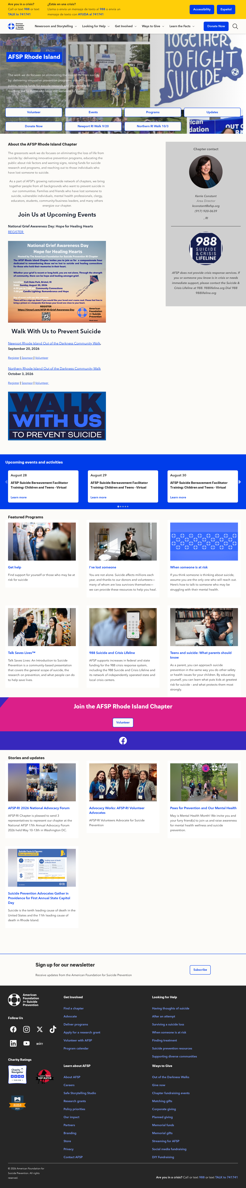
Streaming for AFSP (165, 1141)
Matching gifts (162, 1101)
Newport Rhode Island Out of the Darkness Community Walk (54, 343)
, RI (206, 218)
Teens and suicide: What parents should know (201, 655)
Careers (69, 1085)
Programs (152, 112)
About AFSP (72, 1077)
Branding (70, 1133)
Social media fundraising (169, 1149)
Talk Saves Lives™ (21, 653)
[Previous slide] (6, 482)
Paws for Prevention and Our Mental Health (203, 808)
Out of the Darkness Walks (170, 1077)
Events (93, 112)
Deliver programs (76, 1024)
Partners (69, 1125)
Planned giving (162, 1117)
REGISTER (15, 232)
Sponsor (28, 358)
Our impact (71, 1117)
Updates (212, 112)
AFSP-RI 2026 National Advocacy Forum (39, 808)
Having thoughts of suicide (170, 1008)
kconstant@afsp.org (206, 206)
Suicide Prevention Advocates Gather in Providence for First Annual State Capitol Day (39, 898)
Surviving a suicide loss (168, 1024)
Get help (14, 567)
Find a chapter (74, 1008)
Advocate (70, 1016)
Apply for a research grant (82, 1032)
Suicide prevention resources (172, 1048)
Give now (158, 1085)
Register (13, 358)
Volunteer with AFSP (78, 1040)
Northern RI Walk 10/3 (153, 126)
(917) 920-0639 (206, 211)
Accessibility (202, 9)
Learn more (19, 497)
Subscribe (200, 969)
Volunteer (33, 112)
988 (27, 9)
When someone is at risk (189, 567)
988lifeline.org (206, 293)
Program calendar (76, 1048)
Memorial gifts (162, 1133)
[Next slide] (239, 482)
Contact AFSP (73, 1157)
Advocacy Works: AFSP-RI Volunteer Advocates (116, 811)
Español (226, 9)
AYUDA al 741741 (91, 14)
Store (67, 1141)
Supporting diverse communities (174, 1056)
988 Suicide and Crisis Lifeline (112, 653)
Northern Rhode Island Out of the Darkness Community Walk (54, 368)
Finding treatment (164, 1040)
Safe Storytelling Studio (80, 1093)
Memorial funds (163, 1125)
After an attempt (163, 1016)
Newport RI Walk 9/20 (93, 126)
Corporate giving (164, 1109)
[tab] (118, 507)
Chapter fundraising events (171, 1093)
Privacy (68, 1149)
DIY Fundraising (163, 1157)
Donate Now (216, 26)
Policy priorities (74, 1109)
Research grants (75, 1101)
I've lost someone (102, 567)
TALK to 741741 (19, 14)
